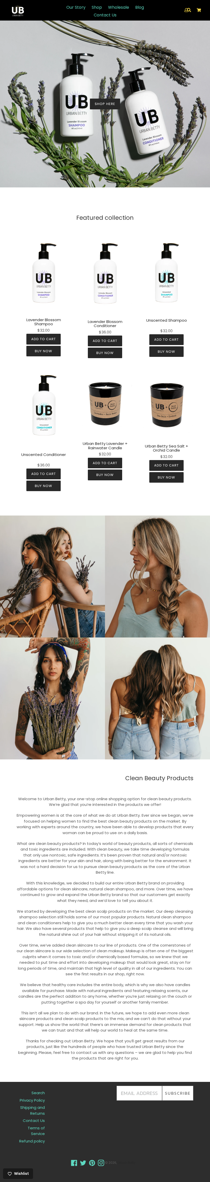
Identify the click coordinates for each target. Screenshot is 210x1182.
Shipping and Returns (32, 1110)
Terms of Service (36, 1131)
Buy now (43, 351)
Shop (97, 7)
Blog (139, 7)
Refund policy (32, 1141)
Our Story (76, 7)
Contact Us (105, 15)
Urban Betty (126, 1162)
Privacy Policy (32, 1100)
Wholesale (118, 7)
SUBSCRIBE (178, 1093)
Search (38, 1092)
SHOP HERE (105, 103)
